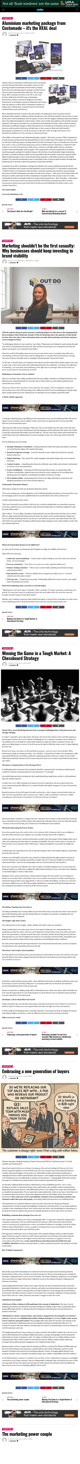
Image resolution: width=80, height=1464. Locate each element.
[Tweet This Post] (34, 78)
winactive (13, 35)
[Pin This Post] (46, 78)
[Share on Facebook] (21, 78)
